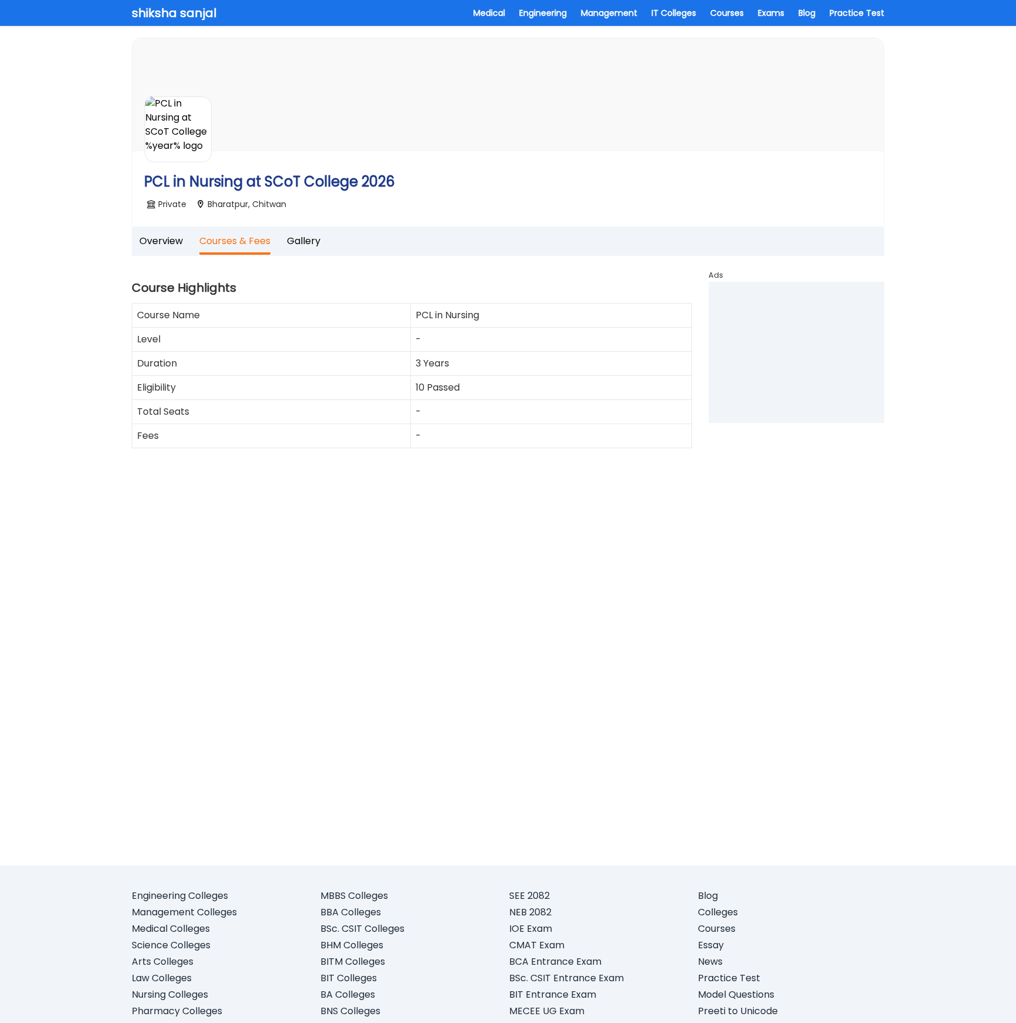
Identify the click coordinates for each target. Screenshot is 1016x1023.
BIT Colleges (348, 978)
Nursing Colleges (170, 994)
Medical (489, 13)
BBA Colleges (350, 912)
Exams (771, 13)
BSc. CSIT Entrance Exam (566, 978)
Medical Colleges (171, 928)
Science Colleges (171, 945)
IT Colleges (673, 13)
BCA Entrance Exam (555, 961)
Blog (807, 13)
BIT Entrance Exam (552, 994)
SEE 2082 (529, 895)
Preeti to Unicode (738, 1011)
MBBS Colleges (354, 895)
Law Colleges (162, 978)
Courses (727, 13)
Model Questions (736, 994)
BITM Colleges (352, 961)
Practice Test (857, 13)
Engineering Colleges (180, 895)
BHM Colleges (351, 945)
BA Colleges (347, 994)
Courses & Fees (234, 241)
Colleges (718, 912)
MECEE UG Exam (546, 1011)
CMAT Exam (536, 945)
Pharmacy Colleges (177, 1011)
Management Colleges (184, 912)
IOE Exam (530, 928)
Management (609, 13)
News (710, 961)
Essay (711, 945)
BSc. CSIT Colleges (362, 928)
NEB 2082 (530, 912)
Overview (161, 241)
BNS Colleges (350, 1011)
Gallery (303, 241)
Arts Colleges (162, 961)
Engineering (543, 13)
